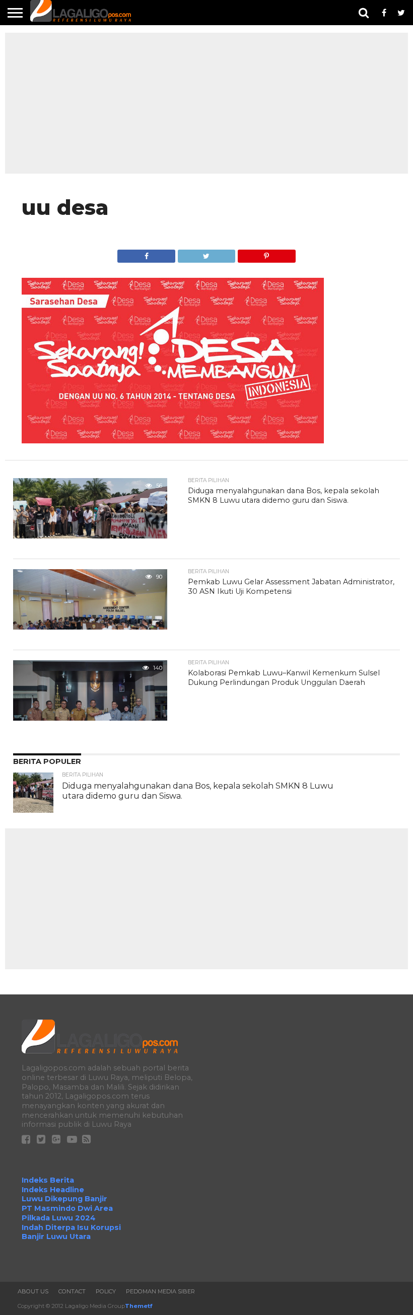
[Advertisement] (206, 103)
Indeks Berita (48, 1180)
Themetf (138, 1305)
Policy (106, 1291)
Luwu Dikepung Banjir (64, 1198)
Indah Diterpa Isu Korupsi (71, 1227)
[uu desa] (173, 440)
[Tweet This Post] (206, 253)
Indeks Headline (53, 1189)
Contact (72, 1291)
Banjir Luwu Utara (56, 1236)
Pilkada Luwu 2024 (59, 1217)
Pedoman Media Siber (160, 1291)
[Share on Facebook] (146, 253)
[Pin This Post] (266, 253)
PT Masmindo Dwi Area (67, 1208)
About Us (33, 1291)
